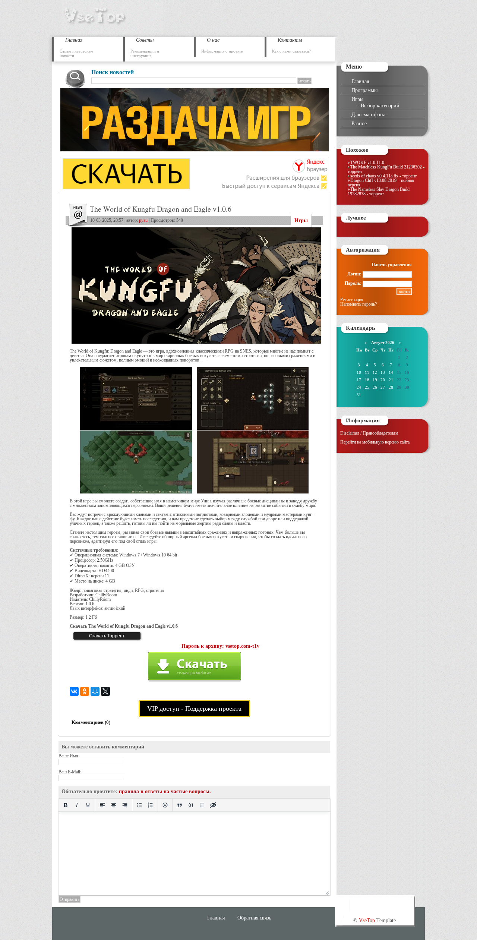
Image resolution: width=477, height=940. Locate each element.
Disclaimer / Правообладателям (369, 433)
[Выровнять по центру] (113, 805)
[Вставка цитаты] (179, 805)
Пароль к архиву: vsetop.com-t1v (220, 646)
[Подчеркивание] (88, 805)
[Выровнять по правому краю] (124, 805)
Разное (359, 123)
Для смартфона (368, 114)
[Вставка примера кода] (190, 805)
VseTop (367, 920)
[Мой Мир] (95, 691)
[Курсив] (76, 805)
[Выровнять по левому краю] (102, 805)
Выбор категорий (380, 105)
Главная (360, 81)
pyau (143, 220)
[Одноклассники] (84, 691)
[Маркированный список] (139, 805)
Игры (301, 220)
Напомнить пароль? (358, 304)
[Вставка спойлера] (202, 805)
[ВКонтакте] (74, 691)
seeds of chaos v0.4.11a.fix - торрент (383, 176)
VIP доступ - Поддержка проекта (194, 708)
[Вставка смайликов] (165, 805)
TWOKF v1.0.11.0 (367, 162)
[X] (105, 691)
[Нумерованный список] (150, 805)
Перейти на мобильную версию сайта (375, 442)
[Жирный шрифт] (65, 805)
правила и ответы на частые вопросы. (165, 791)
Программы (364, 90)
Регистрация (351, 299)
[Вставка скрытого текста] (213, 805)
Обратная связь (254, 918)
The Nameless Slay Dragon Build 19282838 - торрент (379, 191)
